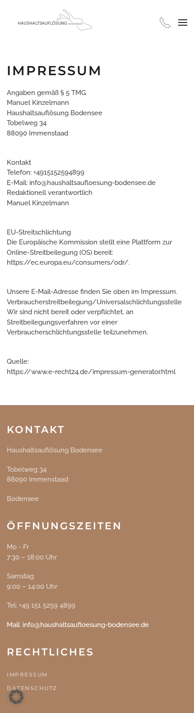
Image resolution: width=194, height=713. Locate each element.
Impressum (27, 674)
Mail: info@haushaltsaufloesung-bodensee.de (78, 625)
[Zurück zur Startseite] (52, 22)
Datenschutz (32, 688)
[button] (182, 22)
